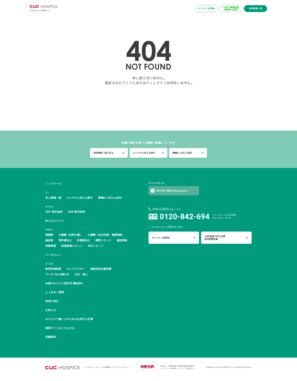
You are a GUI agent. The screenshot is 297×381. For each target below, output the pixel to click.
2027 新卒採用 (54, 211)
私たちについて (54, 220)
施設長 (49, 240)
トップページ (53, 183)
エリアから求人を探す (80, 197)
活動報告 (50, 336)
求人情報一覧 (53, 197)
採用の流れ (52, 301)
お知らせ (50, 310)
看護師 (49, 234)
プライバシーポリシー (121, 367)
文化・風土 (81, 274)
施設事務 (122, 240)
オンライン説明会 (206, 8)
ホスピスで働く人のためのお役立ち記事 (69, 318)
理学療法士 (65, 240)
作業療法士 (83, 240)
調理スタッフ (104, 240)
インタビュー (53, 254)
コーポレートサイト (93, 367)
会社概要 (106, 367)
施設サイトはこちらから (60, 327)
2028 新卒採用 (76, 211)
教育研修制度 (53, 268)
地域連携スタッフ (71, 245)
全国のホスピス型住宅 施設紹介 (64, 283)
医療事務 (50, 245)
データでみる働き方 (57, 274)
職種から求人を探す (110, 197)
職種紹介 (49, 230)
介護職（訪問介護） (71, 234)
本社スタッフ (96, 245)
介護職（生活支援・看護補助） (106, 234)
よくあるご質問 (54, 292)
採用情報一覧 (255, 8)
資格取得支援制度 (101, 268)
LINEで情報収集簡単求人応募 (231, 8)
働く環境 (49, 264)
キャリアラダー (76, 268)
